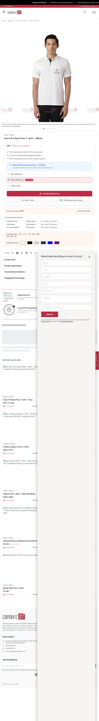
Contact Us (96, 358)
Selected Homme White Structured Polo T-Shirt (24, 541)
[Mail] (36, 253)
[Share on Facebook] (22, 253)
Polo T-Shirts (34, 21)
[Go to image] (43, 128)
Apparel (10, 21)
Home (3, 21)
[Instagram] (36, 674)
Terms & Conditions (67, 321)
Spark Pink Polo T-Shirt (13, 588)
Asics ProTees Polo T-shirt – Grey (18, 400)
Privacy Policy (45, 321)
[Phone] (85, 12)
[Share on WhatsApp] (13, 253)
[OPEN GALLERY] (49, 72)
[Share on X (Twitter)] (17, 253)
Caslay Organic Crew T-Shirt (16, 447)
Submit (49, 314)
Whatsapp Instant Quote (73, 200)
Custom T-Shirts (21, 21)
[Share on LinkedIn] (26, 253)
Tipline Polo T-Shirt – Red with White (19, 494)
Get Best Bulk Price (51, 193)
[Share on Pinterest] (31, 253)
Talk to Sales (29, 200)
